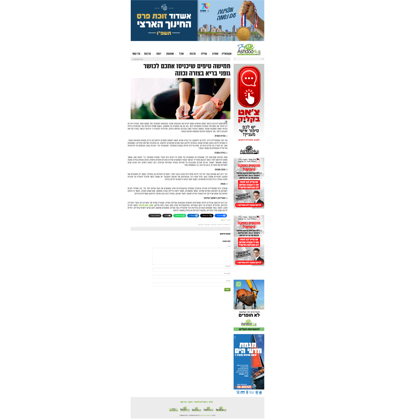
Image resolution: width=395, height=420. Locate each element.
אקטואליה (227, 53)
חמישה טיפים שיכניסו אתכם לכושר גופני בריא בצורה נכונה (186, 70)
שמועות (170, 53)
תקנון (190, 402)
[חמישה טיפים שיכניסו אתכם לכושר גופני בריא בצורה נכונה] (180, 117)
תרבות (193, 53)
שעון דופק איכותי (146, 205)
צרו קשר (136, 53)
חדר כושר (220, 224)
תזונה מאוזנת (201, 224)
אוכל (181, 53)
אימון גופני (226, 224)
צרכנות (147, 53)
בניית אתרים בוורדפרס (206, 415)
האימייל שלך (226, 273)
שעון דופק (208, 224)
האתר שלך (228, 281)
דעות (158, 53)
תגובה (229, 246)
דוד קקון (223, 220)
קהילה (204, 53)
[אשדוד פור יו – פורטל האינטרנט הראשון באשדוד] (250, 49)
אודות (211, 402)
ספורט (215, 53)
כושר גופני (214, 224)
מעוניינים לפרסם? (200, 402)
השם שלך (227, 266)
